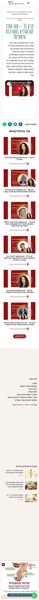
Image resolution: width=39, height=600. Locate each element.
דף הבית (29, 12)
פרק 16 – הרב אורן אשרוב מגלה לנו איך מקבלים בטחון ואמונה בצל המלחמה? (19, 323)
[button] (28, 3)
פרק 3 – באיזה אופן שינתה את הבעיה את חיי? (19, 158)
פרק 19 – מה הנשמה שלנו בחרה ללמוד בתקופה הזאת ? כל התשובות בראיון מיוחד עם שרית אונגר (19, 224)
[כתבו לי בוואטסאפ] (34, 595)
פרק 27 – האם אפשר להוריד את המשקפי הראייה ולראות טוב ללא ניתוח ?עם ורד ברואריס (19, 258)
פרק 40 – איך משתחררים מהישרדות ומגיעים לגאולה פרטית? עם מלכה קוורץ (19, 190)
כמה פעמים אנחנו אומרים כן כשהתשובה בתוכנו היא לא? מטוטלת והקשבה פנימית (14, 484)
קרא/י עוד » (20, 475)
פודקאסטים (22, 12)
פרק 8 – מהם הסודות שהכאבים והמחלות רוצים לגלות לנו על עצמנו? (19, 291)
